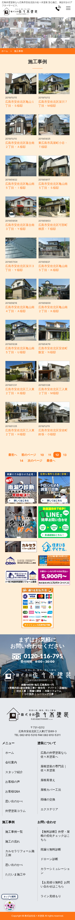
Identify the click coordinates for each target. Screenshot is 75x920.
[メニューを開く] (68, 8)
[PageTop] (71, 908)
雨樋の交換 (48, 799)
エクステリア (49, 809)
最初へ (12, 454)
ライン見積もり (51, 896)
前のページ (28, 454)
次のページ (35, 460)
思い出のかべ (14, 801)
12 (57, 455)
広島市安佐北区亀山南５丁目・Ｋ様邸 (53, 268)
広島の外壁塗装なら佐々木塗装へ (54, 754)
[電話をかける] (58, 8)
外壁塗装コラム (15, 811)
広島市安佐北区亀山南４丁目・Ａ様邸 (19, 309)
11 (49, 455)
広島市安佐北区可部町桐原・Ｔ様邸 (53, 227)
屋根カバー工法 (51, 789)
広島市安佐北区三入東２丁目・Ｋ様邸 (19, 391)
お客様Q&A (12, 791)
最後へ (51, 460)
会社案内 (11, 762)
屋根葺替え (48, 780)
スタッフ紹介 (14, 772)
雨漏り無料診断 (51, 849)
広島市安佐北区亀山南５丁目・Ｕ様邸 (19, 350)
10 (42, 455)
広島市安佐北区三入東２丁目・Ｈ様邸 (19, 432)
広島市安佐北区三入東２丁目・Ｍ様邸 (53, 391)
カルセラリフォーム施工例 (19, 853)
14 (21, 460)
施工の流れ (12, 841)
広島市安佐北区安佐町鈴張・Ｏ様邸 (53, 432)
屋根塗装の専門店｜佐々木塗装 (54, 768)
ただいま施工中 (15, 874)
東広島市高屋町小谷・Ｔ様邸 (53, 145)
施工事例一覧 (14, 831)
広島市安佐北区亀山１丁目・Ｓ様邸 (19, 103)
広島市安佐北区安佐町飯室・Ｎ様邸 (53, 350)
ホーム (9, 752)
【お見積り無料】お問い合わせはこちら (55, 884)
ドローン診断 (49, 859)
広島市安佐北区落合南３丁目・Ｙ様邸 (19, 227)
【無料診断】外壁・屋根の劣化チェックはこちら (55, 835)
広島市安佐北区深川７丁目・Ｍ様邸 (53, 103)
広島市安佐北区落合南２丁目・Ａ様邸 (19, 145)
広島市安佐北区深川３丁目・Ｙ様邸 (19, 268)
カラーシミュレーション (55, 871)
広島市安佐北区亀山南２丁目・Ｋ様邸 (53, 309)
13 (65, 455)
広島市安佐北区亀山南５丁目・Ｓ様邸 (53, 185)
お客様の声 (12, 781)
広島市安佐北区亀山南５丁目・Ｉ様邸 (19, 185)
